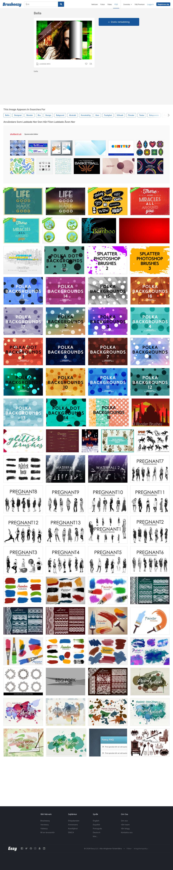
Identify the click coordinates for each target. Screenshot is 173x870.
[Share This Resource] (91, 63)
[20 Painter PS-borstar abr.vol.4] (23, 590)
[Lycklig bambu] (98, 230)
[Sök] (61, 4)
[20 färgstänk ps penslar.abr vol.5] (150, 681)
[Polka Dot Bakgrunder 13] (64, 260)
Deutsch (96, 832)
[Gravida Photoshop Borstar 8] (23, 499)
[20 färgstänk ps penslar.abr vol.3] (66, 743)
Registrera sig (163, 4)
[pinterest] (31, 848)
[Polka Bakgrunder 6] (65, 351)
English (96, 821)
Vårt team (125, 824)
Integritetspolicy (141, 848)
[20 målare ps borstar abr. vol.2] (150, 621)
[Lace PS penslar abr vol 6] (65, 621)
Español (96, 824)
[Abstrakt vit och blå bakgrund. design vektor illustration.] (90, 148)
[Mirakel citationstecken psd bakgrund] (21, 230)
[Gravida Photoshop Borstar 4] (65, 560)
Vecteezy (44, 824)
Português (97, 828)
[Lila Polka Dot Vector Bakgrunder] (23, 321)
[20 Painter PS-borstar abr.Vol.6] (108, 590)
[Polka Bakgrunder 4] (150, 321)
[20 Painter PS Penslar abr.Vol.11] (150, 651)
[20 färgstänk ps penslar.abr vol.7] (150, 712)
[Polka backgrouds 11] (108, 382)
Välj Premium (139, 4)
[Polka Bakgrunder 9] (23, 382)
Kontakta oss (127, 832)
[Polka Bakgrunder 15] (108, 291)
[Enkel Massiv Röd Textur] (144, 230)
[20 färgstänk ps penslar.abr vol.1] (108, 712)
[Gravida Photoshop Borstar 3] (23, 560)
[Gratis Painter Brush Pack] (23, 469)
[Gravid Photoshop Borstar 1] (108, 530)
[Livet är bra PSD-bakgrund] (23, 201)
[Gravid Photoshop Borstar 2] (150, 530)
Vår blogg (125, 828)
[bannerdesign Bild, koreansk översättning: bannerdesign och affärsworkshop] (38, 148)
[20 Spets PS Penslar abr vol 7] (23, 621)
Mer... (95, 836)
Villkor (129, 848)
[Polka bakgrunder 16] (150, 291)
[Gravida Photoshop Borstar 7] (150, 469)
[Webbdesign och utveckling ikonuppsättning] (45, 166)
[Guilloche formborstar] (23, 681)
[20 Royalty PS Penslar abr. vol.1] (150, 743)
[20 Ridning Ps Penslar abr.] (153, 440)
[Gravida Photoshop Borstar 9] (65, 499)
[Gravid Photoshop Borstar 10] (108, 499)
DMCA (71, 832)
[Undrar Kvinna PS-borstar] (90, 440)
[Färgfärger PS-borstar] (65, 651)
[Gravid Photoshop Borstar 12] (23, 530)
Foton (102, 4)
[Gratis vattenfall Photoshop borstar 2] (108, 469)
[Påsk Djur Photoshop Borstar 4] (117, 440)
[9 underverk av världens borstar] (151, 412)
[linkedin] (44, 848)
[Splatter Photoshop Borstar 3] (150, 260)
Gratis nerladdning (120, 22)
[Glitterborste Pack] (23, 440)
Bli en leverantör (47, 832)
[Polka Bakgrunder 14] (65, 291)
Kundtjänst (73, 828)
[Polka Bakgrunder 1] (23, 291)
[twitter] (26, 848)
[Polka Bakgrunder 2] (65, 321)
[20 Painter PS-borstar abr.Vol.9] (23, 651)
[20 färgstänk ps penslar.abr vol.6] (23, 712)
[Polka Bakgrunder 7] (108, 351)
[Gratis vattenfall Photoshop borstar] (65, 469)
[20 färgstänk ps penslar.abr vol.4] (65, 712)
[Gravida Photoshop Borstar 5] (108, 560)
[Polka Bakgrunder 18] (109, 412)
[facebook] (22, 848)
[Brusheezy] (12, 4)
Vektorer (94, 4)
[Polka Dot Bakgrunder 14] (66, 412)
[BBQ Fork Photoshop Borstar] (65, 681)
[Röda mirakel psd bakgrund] (150, 201)
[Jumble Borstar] (22, 260)
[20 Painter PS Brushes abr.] (108, 621)
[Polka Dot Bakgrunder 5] (23, 351)
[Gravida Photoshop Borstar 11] (150, 499)
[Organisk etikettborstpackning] (60, 230)
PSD (116, 4)
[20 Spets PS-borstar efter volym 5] (150, 590)
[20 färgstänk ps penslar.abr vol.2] (23, 743)
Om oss (124, 821)
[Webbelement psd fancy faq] (108, 743)
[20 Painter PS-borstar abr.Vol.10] (108, 651)
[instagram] (35, 848)
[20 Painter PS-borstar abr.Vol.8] (65, 590)
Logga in (150, 4)
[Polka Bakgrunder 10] (65, 382)
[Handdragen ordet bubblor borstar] (108, 201)
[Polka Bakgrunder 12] (150, 382)
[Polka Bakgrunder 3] (108, 321)
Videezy (44, 828)
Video (109, 4)
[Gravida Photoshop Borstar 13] (65, 530)
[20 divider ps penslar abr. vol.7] (62, 440)
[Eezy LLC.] (12, 848)
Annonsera (73, 824)
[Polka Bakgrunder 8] (150, 351)
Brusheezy (45, 821)
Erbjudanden (73, 821)
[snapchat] (39, 848)
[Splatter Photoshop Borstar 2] (107, 260)
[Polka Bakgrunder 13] (23, 412)
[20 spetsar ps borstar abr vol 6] (108, 681)
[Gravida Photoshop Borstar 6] (150, 560)
